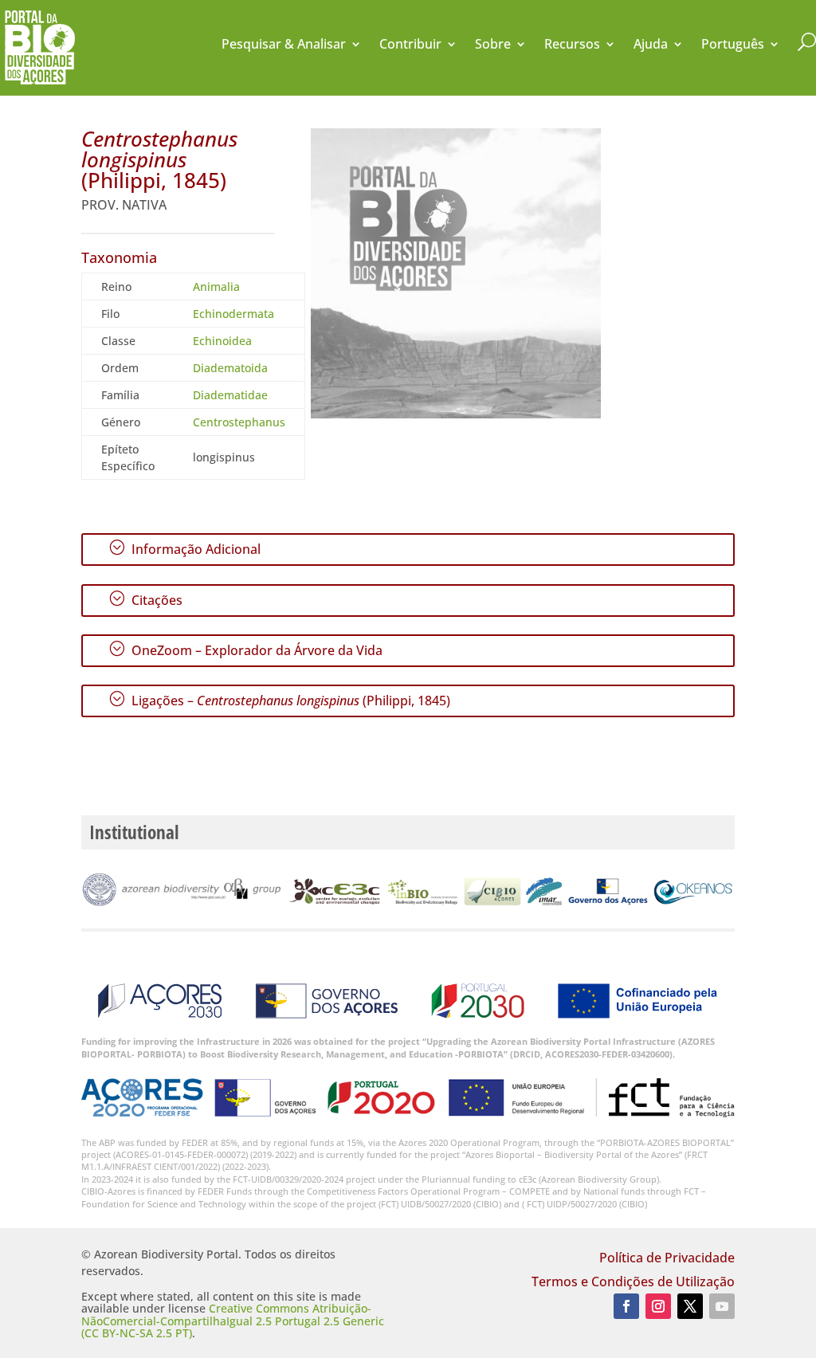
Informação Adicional (184, 548)
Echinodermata (233, 313)
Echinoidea (222, 340)
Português (732, 45)
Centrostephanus (239, 422)
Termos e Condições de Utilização (633, 1283)
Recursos (572, 45)
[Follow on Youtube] (722, 1306)
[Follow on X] (690, 1306)
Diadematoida (230, 367)
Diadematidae (230, 394)
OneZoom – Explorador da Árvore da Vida (245, 649)
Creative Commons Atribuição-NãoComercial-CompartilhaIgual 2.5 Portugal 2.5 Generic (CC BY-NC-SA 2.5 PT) (232, 1320)
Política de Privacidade (667, 1259)
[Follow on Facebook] (626, 1306)
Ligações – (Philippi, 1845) (279, 699)
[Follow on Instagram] (658, 1306)
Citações (145, 599)
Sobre (493, 45)
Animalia (216, 286)
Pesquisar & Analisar (284, 45)
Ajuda (651, 45)
